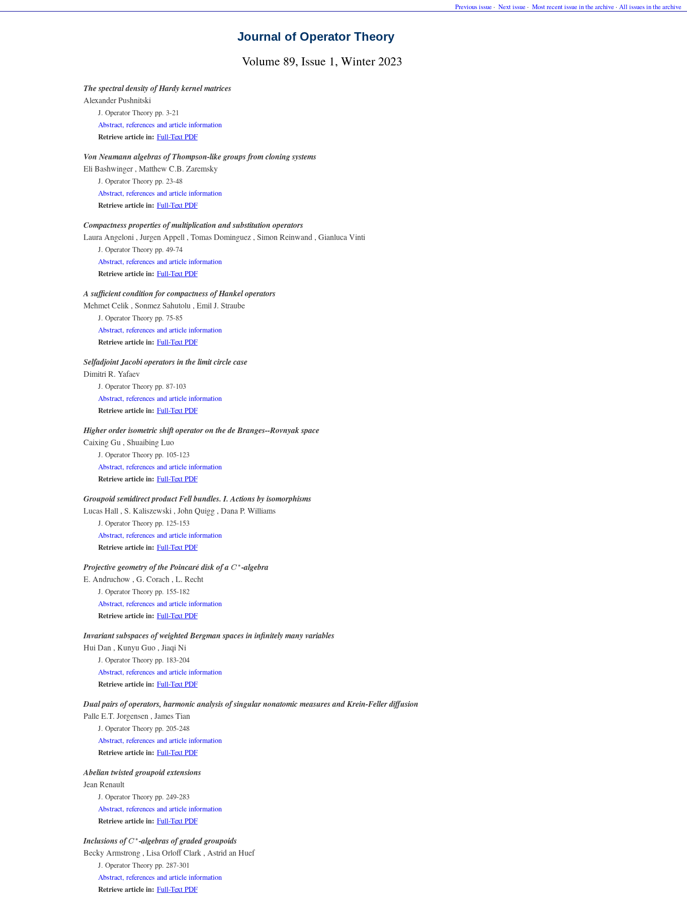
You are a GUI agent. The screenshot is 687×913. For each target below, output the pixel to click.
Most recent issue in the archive (573, 6)
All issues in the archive (650, 6)
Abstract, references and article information (160, 124)
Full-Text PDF (177, 136)
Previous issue (473, 6)
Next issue (512, 6)
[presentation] (236, 567)
